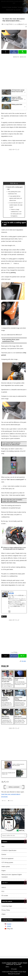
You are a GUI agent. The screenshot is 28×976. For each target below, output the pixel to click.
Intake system (6, 866)
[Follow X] (9, 611)
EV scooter (5, 895)
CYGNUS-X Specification (9, 850)
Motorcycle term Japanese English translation (12, 876)
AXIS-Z (4, 887)
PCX (3, 891)
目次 (11, 183)
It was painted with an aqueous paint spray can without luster (15, 198)
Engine (4, 870)
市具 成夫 (11, 593)
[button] (25, 835)
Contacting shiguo (7, 906)
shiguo (3, 914)
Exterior (4, 616)
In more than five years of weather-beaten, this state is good (15, 205)
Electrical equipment (7, 858)
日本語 (9, 926)
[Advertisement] (14, 73)
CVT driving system (7, 862)
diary (3, 846)
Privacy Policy (6, 910)
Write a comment (14, 787)
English (9, 924)
